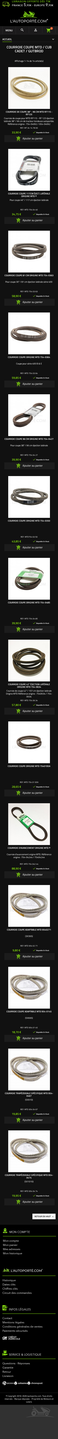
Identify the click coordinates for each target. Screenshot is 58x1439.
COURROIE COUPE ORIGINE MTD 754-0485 (29, 602)
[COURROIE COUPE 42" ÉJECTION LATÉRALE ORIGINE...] (29, 660)
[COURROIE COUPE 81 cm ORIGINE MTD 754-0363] (29, 251)
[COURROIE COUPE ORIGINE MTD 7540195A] (29, 742)
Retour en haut (44, 1216)
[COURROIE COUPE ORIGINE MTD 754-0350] (29, 497)
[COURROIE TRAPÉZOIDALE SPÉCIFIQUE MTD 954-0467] (29, 1069)
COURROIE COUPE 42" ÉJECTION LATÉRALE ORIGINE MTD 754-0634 (29, 686)
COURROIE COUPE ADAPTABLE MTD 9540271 (29, 929)
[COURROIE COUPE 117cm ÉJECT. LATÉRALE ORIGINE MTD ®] (29, 170)
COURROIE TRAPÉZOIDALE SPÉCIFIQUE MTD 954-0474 (29, 1176)
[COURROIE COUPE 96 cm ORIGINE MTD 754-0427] (29, 415)
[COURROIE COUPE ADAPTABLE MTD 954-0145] (29, 988)
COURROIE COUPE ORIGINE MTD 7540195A (29, 766)
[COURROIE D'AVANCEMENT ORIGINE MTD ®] (29, 824)
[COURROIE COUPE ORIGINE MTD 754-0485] (29, 579)
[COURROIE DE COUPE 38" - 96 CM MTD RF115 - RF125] (29, 88)
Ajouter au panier (32, 138)
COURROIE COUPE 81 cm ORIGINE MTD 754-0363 (29, 275)
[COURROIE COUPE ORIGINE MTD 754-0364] (29, 333)
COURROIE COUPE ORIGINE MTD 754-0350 (29, 520)
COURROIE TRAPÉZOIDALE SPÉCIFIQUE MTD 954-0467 (29, 1094)
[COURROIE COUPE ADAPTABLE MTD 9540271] (29, 906)
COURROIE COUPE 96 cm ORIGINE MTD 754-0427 (29, 439)
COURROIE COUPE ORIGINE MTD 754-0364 (29, 357)
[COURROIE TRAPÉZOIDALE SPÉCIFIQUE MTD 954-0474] (29, 1151)
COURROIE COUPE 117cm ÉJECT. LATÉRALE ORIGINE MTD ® (29, 195)
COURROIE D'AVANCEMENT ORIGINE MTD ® (29, 848)
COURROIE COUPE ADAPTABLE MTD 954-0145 (29, 1011)
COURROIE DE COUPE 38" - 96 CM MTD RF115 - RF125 (29, 113)
